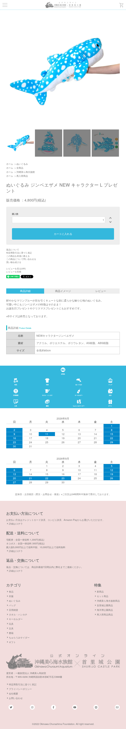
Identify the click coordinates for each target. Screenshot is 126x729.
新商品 (100, 591)
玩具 (11, 623)
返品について (12, 249)
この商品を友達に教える (18, 255)
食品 (11, 591)
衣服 (11, 596)
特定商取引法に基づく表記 (19, 252)
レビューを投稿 (13, 271)
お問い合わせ (16, 698)
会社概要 (13, 693)
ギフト (12, 642)
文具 (11, 628)
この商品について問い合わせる (21, 259)
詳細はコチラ (16, 523)
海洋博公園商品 (105, 609)
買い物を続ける (13, 262)
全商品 (19, 167)
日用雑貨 (13, 609)
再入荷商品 (22, 175)
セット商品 (102, 596)
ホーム (9, 163)
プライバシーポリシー (20, 689)
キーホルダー (16, 619)
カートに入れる (63, 234)
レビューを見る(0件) (16, 268)
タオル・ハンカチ (18, 614)
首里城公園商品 (105, 605)
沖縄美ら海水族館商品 (108, 600)
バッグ (12, 605)
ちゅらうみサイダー (19, 637)
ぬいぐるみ (22, 163)
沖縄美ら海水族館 (25, 171)
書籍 (11, 633)
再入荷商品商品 (105, 614)
